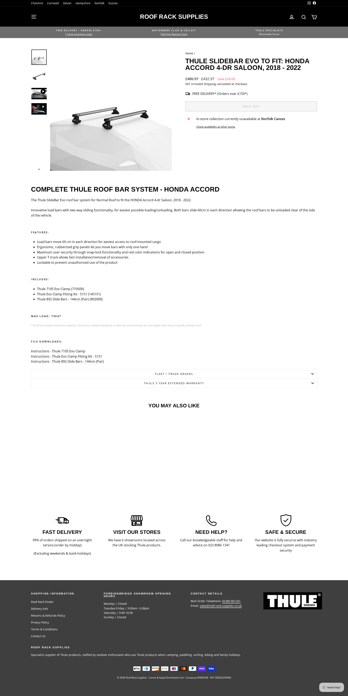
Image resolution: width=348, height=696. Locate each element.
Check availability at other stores (215, 127)
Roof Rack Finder (42, 602)
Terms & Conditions (44, 629)
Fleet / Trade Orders (174, 374)
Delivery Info (39, 609)
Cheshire (37, 3)
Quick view (65, 465)
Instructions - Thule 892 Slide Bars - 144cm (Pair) (67, 361)
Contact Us (38, 636)
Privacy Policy (40, 622)
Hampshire (83, 3)
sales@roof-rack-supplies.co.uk (221, 606)
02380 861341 (231, 601)
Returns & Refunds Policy (48, 615)
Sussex (113, 3)
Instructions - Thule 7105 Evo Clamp (58, 351)
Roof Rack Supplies (174, 16)
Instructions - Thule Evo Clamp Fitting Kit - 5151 (66, 356)
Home (189, 53)
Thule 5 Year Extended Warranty (174, 383)
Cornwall (53, 3)
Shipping (210, 84)
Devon (67, 3)
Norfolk (99, 3)
